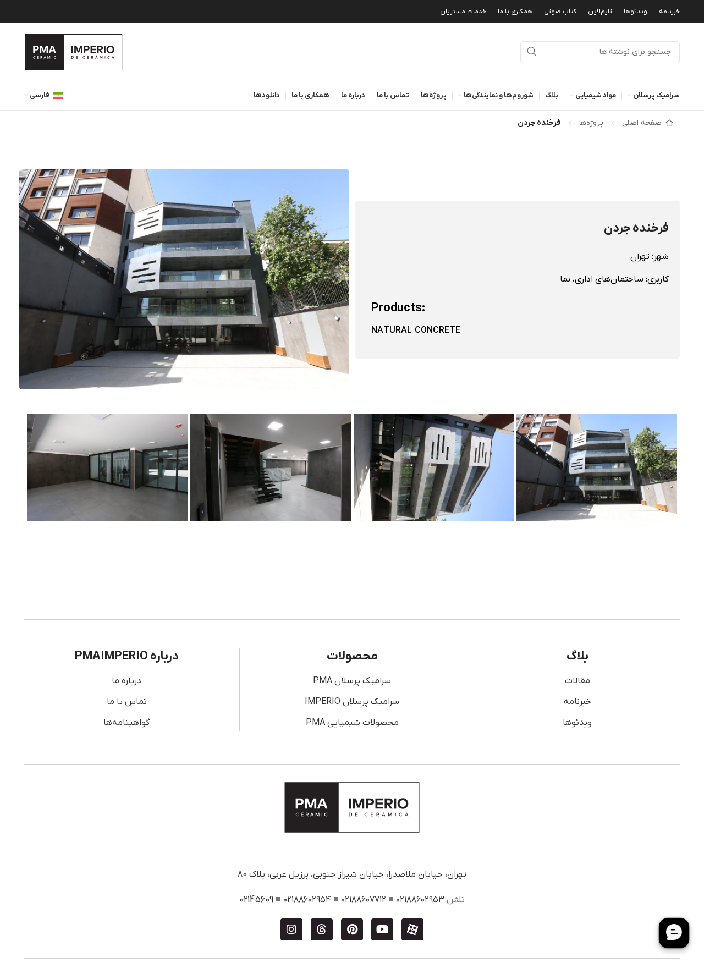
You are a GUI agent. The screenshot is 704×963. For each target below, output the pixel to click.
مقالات (577, 680)
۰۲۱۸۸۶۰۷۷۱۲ (363, 899)
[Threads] (322, 929)
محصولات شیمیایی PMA (352, 722)
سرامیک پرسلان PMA (352, 680)
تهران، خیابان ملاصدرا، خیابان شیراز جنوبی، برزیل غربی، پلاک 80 (352, 874)
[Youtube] (382, 929)
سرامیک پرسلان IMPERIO (352, 701)
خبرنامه (577, 701)
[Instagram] (291, 929)
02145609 (256, 899)
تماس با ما (127, 701)
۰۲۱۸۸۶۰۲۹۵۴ (307, 899)
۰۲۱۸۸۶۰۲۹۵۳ (420, 899)
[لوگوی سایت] (73, 51)
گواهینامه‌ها (126, 722)
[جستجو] (531, 52)
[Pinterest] (352, 929)
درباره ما (126, 680)
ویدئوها (577, 722)
